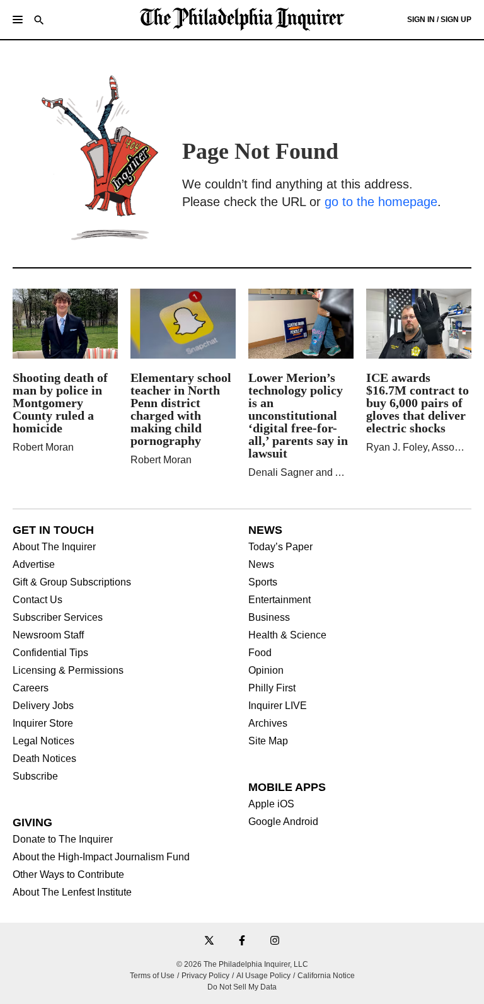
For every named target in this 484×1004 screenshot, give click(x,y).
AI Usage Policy (263, 975)
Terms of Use (152, 975)
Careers (31, 688)
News (261, 565)
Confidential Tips (50, 653)
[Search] (39, 21)
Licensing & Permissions (68, 671)
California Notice (326, 975)
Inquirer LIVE (277, 706)
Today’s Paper (280, 547)
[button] (18, 19)
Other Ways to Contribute (68, 875)
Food (260, 653)
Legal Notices (43, 741)
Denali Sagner (280, 472)
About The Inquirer (54, 547)
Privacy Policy (205, 975)
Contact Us (37, 600)
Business (269, 618)
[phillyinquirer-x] (209, 941)
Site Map (268, 741)
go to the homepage (381, 202)
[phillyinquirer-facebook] (242, 941)
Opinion (266, 671)
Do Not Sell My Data (242, 987)
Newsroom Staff (48, 635)
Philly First (272, 688)
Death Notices (44, 759)
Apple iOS (271, 804)
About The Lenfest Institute (72, 892)
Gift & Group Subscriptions (72, 582)
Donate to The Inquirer (63, 839)
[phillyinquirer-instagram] (275, 941)
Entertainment (279, 600)
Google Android (283, 822)
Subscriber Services (58, 618)
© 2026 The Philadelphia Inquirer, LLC (242, 964)
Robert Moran (43, 447)
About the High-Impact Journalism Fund (101, 857)
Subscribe (35, 776)
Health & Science (287, 635)
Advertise (34, 565)
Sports (262, 582)
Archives (267, 723)
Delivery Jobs (43, 706)
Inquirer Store (43, 723)
